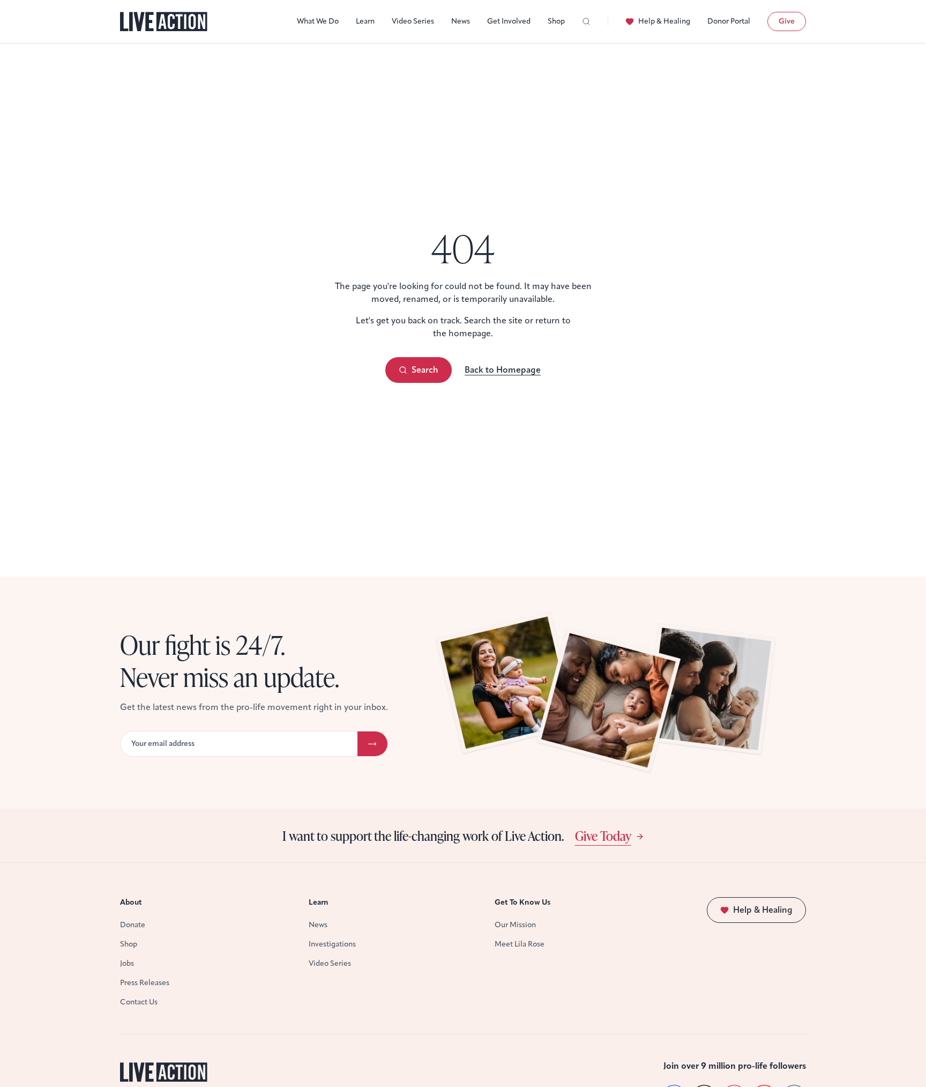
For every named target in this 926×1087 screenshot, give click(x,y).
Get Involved (509, 21)
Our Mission (515, 924)
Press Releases (144, 982)
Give (787, 21)
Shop (556, 21)
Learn (365, 21)
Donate (132, 924)
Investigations (332, 944)
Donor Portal (728, 21)
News (460, 21)
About (131, 902)
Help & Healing (664, 21)
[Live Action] (163, 22)
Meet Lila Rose (519, 944)
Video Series (413, 21)
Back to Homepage (503, 370)
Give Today (603, 835)
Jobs (127, 963)
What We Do (318, 21)
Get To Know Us (522, 902)
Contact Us (139, 1002)
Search (425, 370)
